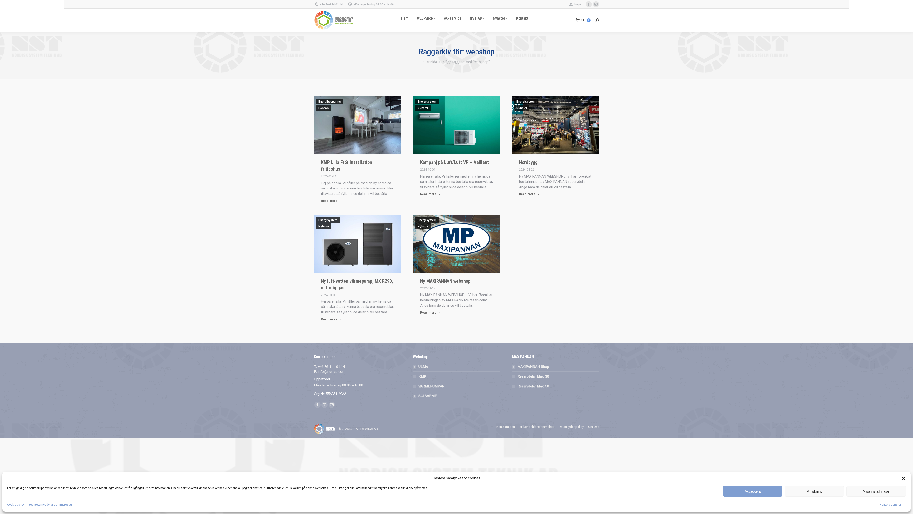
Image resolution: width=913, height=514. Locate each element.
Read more (329, 201)
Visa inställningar (876, 491)
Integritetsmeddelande (42, 504)
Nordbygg (528, 162)
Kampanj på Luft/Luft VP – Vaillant (454, 162)
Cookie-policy (15, 504)
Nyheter (423, 108)
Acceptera (753, 491)
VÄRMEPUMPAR (431, 386)
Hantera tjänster (890, 504)
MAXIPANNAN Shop (533, 367)
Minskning (814, 491)
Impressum (66, 504)
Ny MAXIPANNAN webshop (445, 281)
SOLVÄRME (427, 396)
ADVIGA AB (370, 428)
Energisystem (427, 101)
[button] (903, 478)
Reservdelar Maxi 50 (533, 386)
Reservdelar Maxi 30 (533, 376)
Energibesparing (329, 101)
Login (577, 4)
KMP (422, 376)
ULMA (423, 367)
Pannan (323, 108)
